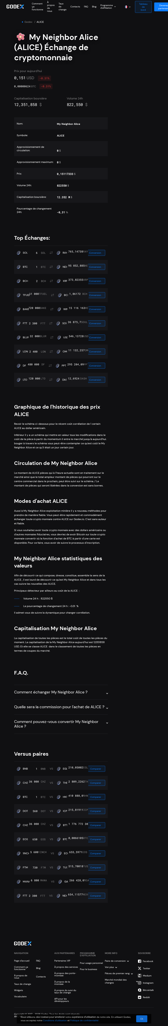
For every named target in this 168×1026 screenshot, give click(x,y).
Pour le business (88, 969)
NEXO (66, 267)
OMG (66, 351)
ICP (65, 811)
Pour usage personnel (91, 963)
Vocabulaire (20, 996)
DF (24, 365)
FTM (25, 867)
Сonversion (95, 252)
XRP (65, 281)
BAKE (26, 309)
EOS (25, 839)
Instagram (148, 983)
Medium (147, 975)
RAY (65, 252)
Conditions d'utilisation (55, 1020)
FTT (25, 323)
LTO (25, 379)
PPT (64, 365)
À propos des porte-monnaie (65, 974)
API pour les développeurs (61, 1000)
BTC (25, 267)
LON (25, 351)
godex (28, 22)
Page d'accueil (21, 961)
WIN (65, 309)
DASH (65, 379)
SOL (25, 252)
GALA (67, 881)
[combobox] (108, 7)
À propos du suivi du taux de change (65, 991)
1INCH (26, 853)
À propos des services (66, 967)
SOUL (65, 323)
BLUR (26, 337)
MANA (27, 881)
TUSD (66, 867)
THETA (67, 783)
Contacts (75, 6)
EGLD (66, 768)
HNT (65, 797)
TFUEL (26, 295)
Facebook (148, 961)
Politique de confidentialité (84, 1020)
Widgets (18, 990)
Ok (141, 1018)
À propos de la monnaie (62, 983)
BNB (25, 768)
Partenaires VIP (62, 961)
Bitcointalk (148, 990)
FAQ (86, 6)
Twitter (146, 968)
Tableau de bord (143, 6)
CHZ (25, 783)
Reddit (146, 997)
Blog (94, 6)
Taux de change (22, 984)
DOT (25, 811)
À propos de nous (20, 976)
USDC (66, 337)
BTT (65, 825)
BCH (25, 281)
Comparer (95, 768)
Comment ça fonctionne (21, 968)
